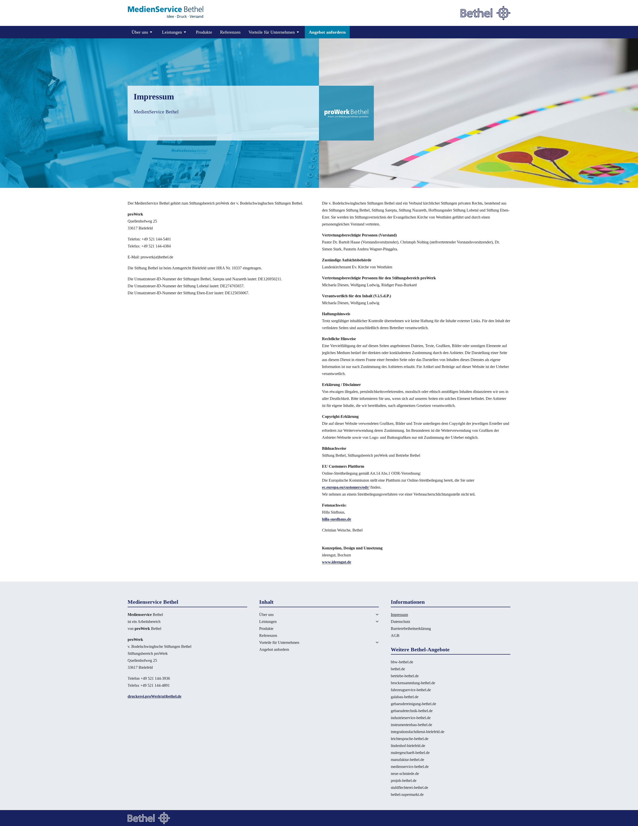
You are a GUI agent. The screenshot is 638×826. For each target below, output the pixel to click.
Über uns (266, 614)
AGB (395, 635)
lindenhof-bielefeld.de (408, 746)
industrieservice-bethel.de (411, 718)
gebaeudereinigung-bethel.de (413, 704)
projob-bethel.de (403, 780)
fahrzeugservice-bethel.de (411, 690)
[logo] (165, 12)
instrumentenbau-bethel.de (411, 725)
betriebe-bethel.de (405, 676)
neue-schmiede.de (405, 773)
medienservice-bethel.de (410, 766)
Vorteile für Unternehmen (279, 642)
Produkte (204, 32)
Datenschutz (400, 621)
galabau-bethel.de (404, 697)
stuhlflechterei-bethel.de (409, 787)
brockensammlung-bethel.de (413, 683)
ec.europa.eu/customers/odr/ (345, 487)
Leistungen (268, 621)
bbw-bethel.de (402, 662)
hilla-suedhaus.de (336, 519)
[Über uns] (371, 614)
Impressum (399, 614)
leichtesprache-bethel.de (409, 739)
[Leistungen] (371, 621)
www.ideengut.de (336, 562)
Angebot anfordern (327, 32)
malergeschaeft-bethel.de (410, 753)
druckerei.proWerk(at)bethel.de (154, 696)
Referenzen (230, 32)
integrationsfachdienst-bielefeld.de (417, 732)
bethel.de (398, 669)
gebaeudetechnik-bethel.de (412, 711)
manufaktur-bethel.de (407, 759)
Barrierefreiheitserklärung (411, 628)
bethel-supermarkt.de (407, 794)
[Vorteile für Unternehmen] (371, 642)
